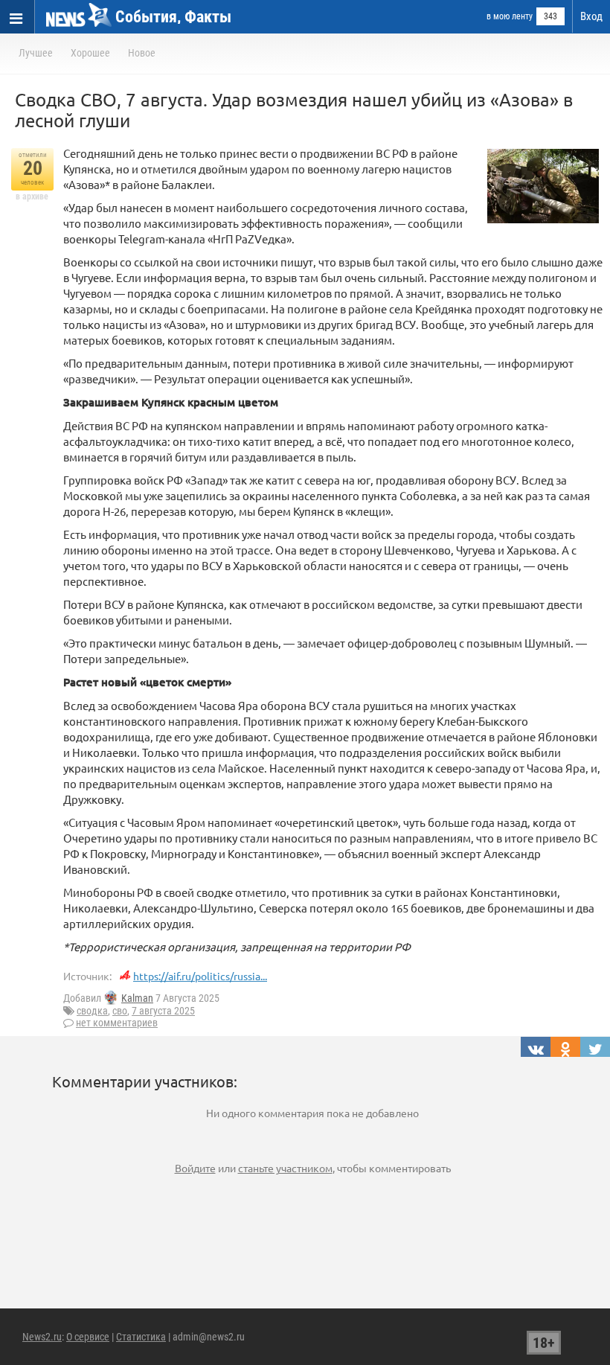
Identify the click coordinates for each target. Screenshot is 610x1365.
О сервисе (87, 1337)
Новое (141, 53)
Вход (591, 16)
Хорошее (90, 53)
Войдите (195, 1167)
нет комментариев (117, 1023)
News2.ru (42, 1337)
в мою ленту (510, 16)
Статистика (141, 1337)
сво (119, 1011)
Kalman (137, 998)
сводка (92, 1011)
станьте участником (285, 1167)
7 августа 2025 (163, 1011)
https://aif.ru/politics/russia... (200, 975)
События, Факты (173, 16)
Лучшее (36, 53)
